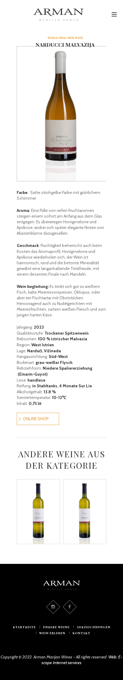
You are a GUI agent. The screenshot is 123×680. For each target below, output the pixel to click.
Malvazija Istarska (84, 500)
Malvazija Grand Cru (38, 500)
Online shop (36, 418)
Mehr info (44, 528)
